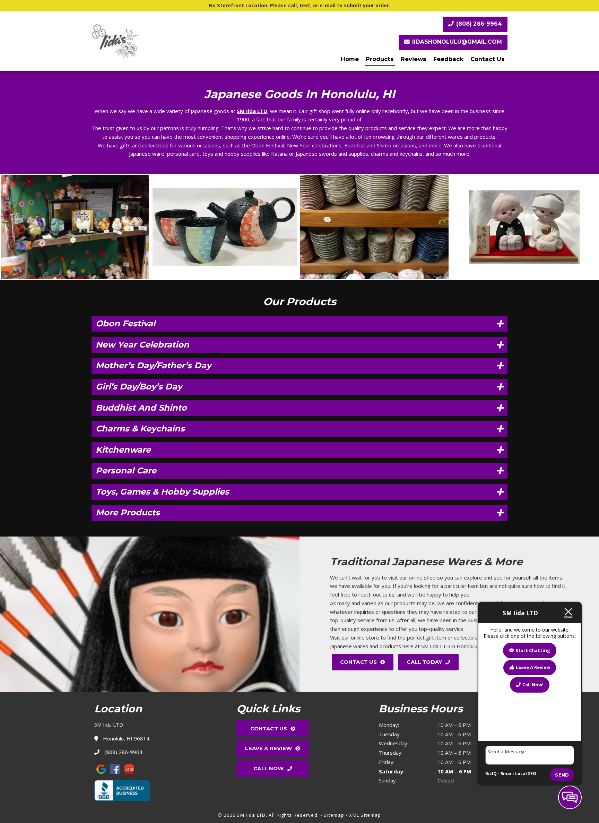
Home (350, 58)
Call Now (268, 768)
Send (562, 775)
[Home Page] (157, 41)
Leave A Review (268, 748)
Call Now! (533, 684)
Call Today (424, 662)
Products (380, 58)
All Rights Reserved (293, 815)
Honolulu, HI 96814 (125, 738)
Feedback (448, 58)
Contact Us (487, 58)
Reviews (413, 58)
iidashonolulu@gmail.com (457, 41)
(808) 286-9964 (478, 23)
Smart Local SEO (518, 774)
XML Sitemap (365, 815)
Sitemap (334, 815)
